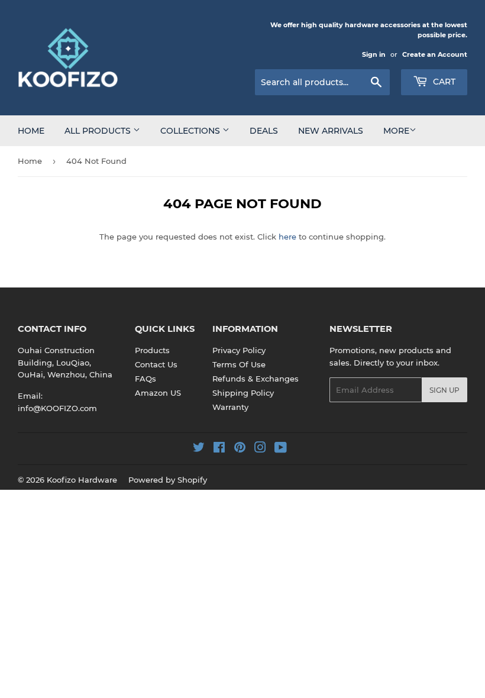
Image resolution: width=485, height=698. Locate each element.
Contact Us (156, 364)
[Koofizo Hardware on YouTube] (280, 449)
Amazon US (158, 393)
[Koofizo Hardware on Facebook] (219, 449)
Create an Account (434, 54)
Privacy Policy (239, 350)
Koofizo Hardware (82, 479)
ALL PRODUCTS (98, 130)
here (287, 236)
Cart (443, 81)
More (396, 130)
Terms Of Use (239, 364)
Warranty (230, 407)
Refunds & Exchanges (255, 378)
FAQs (145, 378)
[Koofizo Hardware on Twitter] (199, 449)
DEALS (264, 130)
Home (31, 130)
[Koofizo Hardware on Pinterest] (240, 449)
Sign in (374, 54)
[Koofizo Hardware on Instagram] (260, 449)
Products (152, 350)
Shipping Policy (243, 393)
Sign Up (444, 390)
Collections (191, 130)
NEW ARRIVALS (330, 130)
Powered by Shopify (167, 479)
